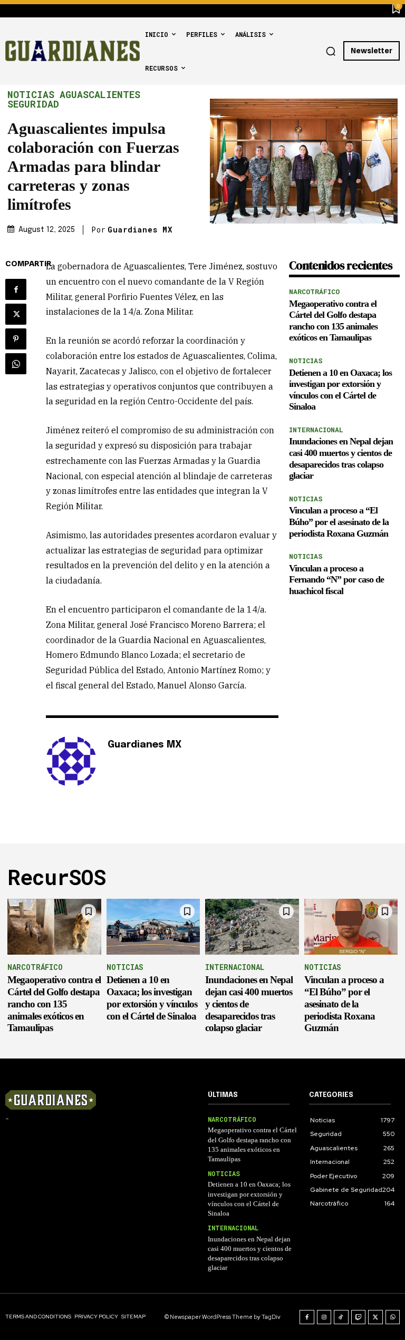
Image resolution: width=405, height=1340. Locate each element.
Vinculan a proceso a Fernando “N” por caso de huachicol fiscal (336, 579)
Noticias (30, 94)
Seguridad (33, 104)
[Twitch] (358, 1317)
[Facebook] (15, 289)
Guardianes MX (140, 230)
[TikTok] (341, 1317)
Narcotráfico (314, 291)
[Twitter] (15, 314)
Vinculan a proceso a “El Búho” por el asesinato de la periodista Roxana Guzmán (339, 521)
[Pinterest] (15, 338)
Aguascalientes (100, 94)
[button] (330, 51)
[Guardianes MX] (71, 761)
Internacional (316, 429)
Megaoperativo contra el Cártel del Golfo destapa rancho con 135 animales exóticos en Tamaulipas (54, 1003)
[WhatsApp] (15, 363)
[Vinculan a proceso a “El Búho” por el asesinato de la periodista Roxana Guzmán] (351, 927)
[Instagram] (324, 1317)
